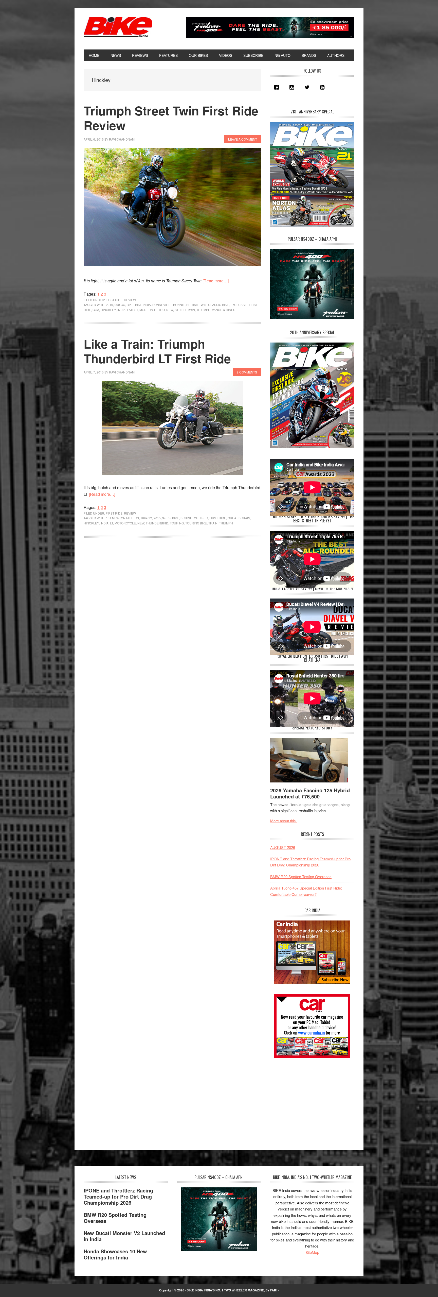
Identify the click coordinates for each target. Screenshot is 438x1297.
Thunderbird (157, 523)
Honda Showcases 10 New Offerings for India (115, 1254)
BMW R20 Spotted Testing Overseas (301, 876)
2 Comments (247, 372)
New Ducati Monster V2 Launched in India (124, 1236)
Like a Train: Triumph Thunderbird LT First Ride (157, 351)
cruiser (201, 518)
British (186, 518)
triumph (203, 310)
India (121, 310)
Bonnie (179, 304)
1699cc (146, 518)
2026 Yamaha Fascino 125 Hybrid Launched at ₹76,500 (310, 793)
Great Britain (239, 518)
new (169, 310)
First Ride (114, 300)
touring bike (196, 523)
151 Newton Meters (122, 518)
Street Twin (185, 310)
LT (111, 523)
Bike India (118, 27)
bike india (143, 304)
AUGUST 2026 (282, 847)
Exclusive (238, 304)
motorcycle (125, 523)
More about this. (283, 820)
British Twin (196, 304)
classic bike (218, 304)
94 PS (166, 518)
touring (177, 523)
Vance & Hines (223, 310)
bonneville (162, 304)
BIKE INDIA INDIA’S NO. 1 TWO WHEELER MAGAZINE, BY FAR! (232, 1290)
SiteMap (312, 1252)
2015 (157, 518)
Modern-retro (152, 310)
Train (212, 523)
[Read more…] (216, 281)
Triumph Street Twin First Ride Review (171, 118)
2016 (109, 304)
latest (132, 310)
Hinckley (108, 310)
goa (96, 310)
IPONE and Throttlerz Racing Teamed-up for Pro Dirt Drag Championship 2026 (118, 1196)
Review (130, 300)
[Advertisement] (308, 1099)
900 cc (120, 304)
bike (130, 304)
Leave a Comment (242, 139)
